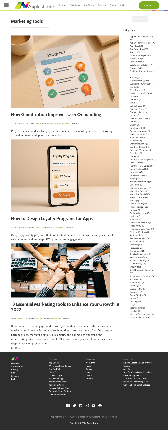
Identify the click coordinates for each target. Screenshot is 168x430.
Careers (89, 369)
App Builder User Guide (140, 43)
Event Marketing (137, 147)
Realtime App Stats (132, 375)
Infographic (135, 178)
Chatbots (134, 96)
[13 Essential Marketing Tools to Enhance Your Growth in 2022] (65, 254)
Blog (13, 373)
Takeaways (135, 292)
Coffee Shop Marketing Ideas (136, 385)
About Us (90, 363)
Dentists (133, 122)
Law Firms (134, 185)
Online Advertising (138, 213)
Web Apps (75, 5)
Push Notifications (138, 232)
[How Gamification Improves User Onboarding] (65, 71)
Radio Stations (136, 235)
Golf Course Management (141, 160)
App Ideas (134, 46)
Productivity (135, 226)
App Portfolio (55, 369)
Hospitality (135, 172)
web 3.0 (133, 311)
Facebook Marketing (139, 150)
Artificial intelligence (139, 55)
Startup (133, 286)
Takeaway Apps (56, 375)
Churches (134, 100)
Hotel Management (138, 175)
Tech (132, 298)
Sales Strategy (136, 257)
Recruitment (135, 242)
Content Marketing (138, 112)
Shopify (133, 267)
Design (133, 125)
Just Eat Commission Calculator (138, 372)
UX (131, 305)
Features (62, 5)
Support (15, 376)
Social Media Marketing (140, 276)
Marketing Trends (138, 194)
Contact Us (91, 375)
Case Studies (135, 90)
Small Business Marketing (141, 270)
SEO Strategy (136, 264)
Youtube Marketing (138, 317)
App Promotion (137, 49)
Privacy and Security (139, 223)
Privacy (89, 379)
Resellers (102, 5)
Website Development (140, 314)
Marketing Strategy (138, 188)
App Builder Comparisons (141, 36)
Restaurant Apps (56, 385)
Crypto (133, 115)
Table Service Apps (57, 394)
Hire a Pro (53, 372)
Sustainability (136, 289)
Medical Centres (137, 197)
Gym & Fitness (136, 163)
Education (134, 141)
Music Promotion (138, 207)
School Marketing (138, 260)
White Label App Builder (60, 366)
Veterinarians (136, 308)
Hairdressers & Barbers (140, 166)
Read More (16, 348)
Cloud (132, 103)
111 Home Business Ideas (135, 379)
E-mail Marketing (137, 134)
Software (134, 279)
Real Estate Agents (138, 238)
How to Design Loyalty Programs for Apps (52, 218)
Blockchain (135, 68)
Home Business (137, 169)
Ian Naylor (38, 123)
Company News (137, 109)
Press (88, 366)
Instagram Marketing (139, 182)
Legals (88, 372)
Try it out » (149, 5)
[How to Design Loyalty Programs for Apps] (65, 160)
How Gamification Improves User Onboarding (56, 114)
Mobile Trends (136, 204)
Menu (6, 5)
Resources (134, 248)
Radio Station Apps (57, 382)
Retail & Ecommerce (139, 254)
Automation (135, 59)
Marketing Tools (64, 123)
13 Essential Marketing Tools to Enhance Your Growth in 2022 (65, 306)
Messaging (134, 201)
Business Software (138, 84)
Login (122, 5)
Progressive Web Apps (140, 229)
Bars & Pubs (135, 62)
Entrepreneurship (138, 144)
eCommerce (135, 137)
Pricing (113, 5)
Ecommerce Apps (56, 379)
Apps (51, 123)
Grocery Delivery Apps (59, 388)
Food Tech (134, 153)
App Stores (89, 5)
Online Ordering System (60, 391)
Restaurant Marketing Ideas (136, 382)
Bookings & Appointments (142, 71)
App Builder (54, 363)
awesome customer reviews (104, 417)
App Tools (127, 369)
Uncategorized (136, 302)
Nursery (133, 210)
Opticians (134, 216)
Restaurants (135, 251)
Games (56, 123)
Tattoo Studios (136, 295)
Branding (134, 78)
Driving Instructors (138, 131)
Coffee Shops (136, 106)
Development (136, 128)
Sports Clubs (135, 283)
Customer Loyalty (138, 119)
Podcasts (134, 219)
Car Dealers (135, 87)
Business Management (140, 81)
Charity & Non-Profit (139, 93)
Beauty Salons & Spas (139, 65)
